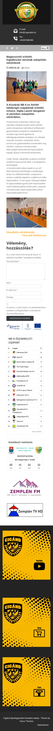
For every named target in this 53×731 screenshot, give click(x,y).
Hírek (27, 68)
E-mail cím (11, 290)
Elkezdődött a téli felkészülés (20, 232)
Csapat (14, 348)
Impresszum (42, 725)
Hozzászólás (13, 261)
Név (8, 283)
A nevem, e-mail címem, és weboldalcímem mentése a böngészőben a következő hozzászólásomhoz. (26, 310)
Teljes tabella (36, 432)
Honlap (9, 297)
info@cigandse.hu (27, 32)
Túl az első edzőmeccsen (34, 235)
